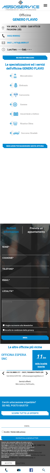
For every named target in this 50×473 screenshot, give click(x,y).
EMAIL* (6, 280)
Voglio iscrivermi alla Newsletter (19, 325)
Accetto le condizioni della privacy (19, 330)
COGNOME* (7, 257)
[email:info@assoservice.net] (18, 470)
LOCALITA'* (7, 291)
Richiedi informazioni (25, 58)
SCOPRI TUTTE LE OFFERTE (25, 413)
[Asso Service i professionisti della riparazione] (45, 5)
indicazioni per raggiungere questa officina (25, 146)
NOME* (5, 246)
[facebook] (31, 470)
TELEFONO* (8, 268)
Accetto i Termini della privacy (14, 432)
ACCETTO (8, 463)
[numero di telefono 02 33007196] (6, 470)
